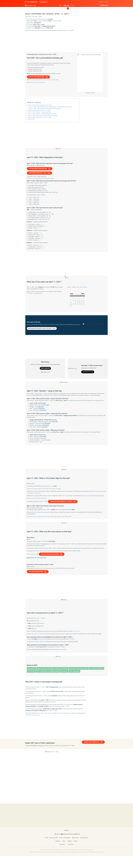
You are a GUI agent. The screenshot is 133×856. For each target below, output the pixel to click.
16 (64, 8)
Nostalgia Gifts (54, 837)
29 (101, 8)
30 (104, 8)
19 (73, 8)
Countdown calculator (39, 641)
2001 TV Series (40, 671)
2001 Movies (31, 671)
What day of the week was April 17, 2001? (39, 110)
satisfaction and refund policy (38, 82)
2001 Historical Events (44, 668)
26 (93, 8)
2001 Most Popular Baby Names (78, 668)
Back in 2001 (31, 119)
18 (71, 8)
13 (56, 8)
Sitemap (58, 841)
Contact (69, 841)
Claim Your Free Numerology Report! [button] (61, 501)
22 (82, 8)
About (63, 841)
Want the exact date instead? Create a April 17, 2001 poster (43, 79)
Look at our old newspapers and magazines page (40, 178)
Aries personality (98, 491)
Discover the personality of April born (37, 498)
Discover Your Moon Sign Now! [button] (50, 554)
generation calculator (60, 649)
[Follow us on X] (62, 834)
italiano (106, 2)
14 (59, 8)
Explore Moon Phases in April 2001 (36, 557)
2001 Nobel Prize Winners (60, 668)
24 (87, 8)
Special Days (75, 837)
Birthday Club (84, 837)
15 (62, 8)
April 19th (65, 495)
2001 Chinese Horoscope (96, 668)
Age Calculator (73, 633)
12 (53, 8)
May (72, 5)
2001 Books (64, 671)
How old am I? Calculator (38, 633)
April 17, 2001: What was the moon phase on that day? (42, 115)
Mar (60, 5)
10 (48, 8)
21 (79, 8)
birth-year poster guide (33, 715)
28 (98, 8)
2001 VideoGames (74, 671)
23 (84, 8)
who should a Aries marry (34, 493)
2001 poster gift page (63, 713)
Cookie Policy (70, 844)
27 (96, 8)
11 (51, 8)
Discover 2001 (32, 668)
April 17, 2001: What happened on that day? (40, 105)
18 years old (76, 631)
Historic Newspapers (64, 837)
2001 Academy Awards (53, 671)
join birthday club (87, 371)
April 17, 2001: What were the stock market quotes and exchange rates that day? (50, 107)
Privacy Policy (62, 844)
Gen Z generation (41, 647)
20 (76, 8)
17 (73, 302)
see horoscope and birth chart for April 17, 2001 (41, 328)
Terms (75, 841)
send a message (45, 368)
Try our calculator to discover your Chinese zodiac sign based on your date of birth (49, 516)
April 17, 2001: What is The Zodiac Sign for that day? (42, 114)
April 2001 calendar (82, 287)
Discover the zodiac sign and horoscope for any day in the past (44, 488)
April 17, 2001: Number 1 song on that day (39, 112)
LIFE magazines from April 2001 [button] (38, 168)
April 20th (88, 495)
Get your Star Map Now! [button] (36, 571)
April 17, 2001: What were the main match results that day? (45, 108)
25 (90, 8)
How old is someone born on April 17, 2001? (40, 117)
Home (46, 837)
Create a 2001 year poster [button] (36, 76)
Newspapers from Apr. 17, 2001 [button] (37, 173)
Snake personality (38, 512)
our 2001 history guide (45, 713)
